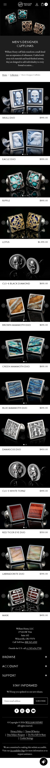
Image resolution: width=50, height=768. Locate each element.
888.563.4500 (31, 642)
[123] (25, 98)
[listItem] (35, 734)
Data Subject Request (16, 734)
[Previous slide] (3, 98)
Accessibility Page (17, 750)
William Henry (34, 722)
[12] (25, 305)
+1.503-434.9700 (33, 648)
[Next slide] (46, 98)
